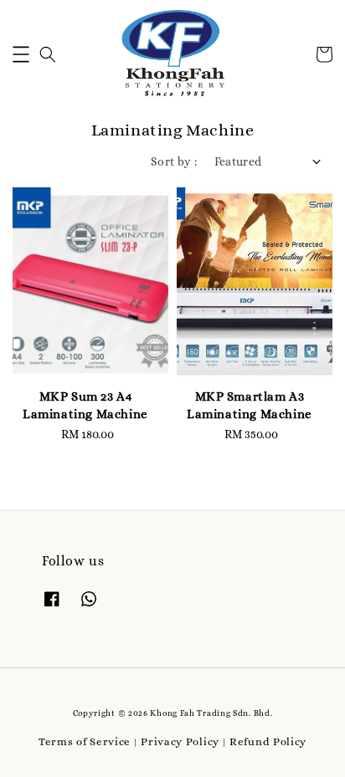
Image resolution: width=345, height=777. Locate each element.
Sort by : (174, 161)
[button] (21, 54)
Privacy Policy (180, 741)
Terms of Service (85, 741)
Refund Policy (267, 741)
